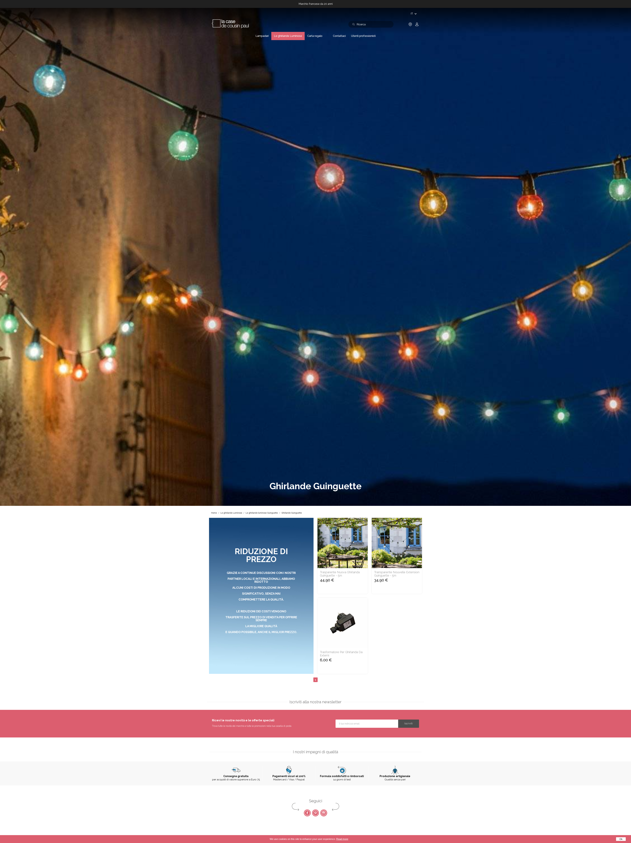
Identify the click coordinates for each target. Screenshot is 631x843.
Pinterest (315, 812)
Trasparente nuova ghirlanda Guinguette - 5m (340, 574)
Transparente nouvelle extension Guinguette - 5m (396, 574)
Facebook (307, 812)
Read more (342, 839)
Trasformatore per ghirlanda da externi (341, 653)
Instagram (323, 812)
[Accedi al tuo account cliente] (417, 25)
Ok (620, 839)
